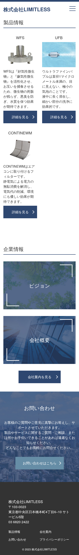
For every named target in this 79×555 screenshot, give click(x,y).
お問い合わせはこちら (39, 463)
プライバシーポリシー (54, 539)
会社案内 (45, 531)
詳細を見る (20, 116)
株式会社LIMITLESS (26, 9)
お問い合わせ (17, 539)
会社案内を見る (39, 376)
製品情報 (14, 531)
